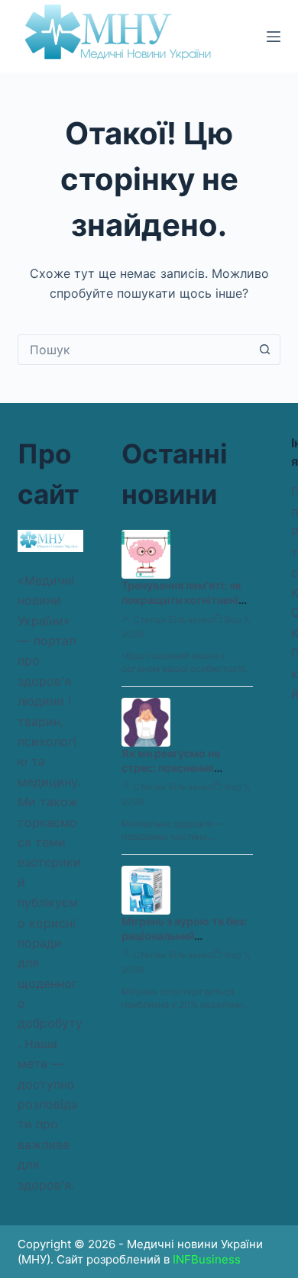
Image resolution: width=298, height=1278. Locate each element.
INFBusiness (207, 1259)
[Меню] (273, 37)
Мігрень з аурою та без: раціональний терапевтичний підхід (184, 936)
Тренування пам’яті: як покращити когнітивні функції (181, 600)
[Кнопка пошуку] (265, 349)
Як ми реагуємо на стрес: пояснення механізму (170, 768)
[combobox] (134, 349)
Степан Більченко (173, 619)
